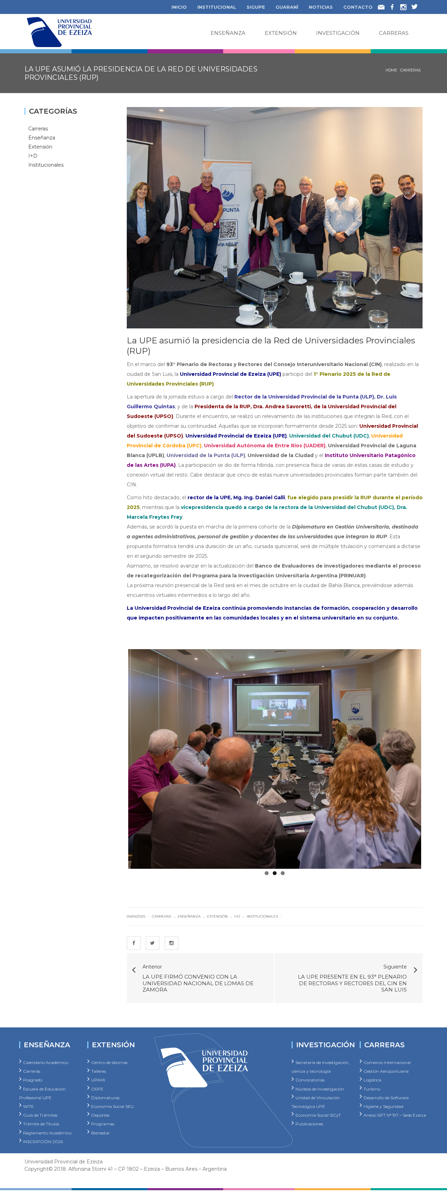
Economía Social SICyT (318, 1115)
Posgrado (32, 1079)
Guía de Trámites (40, 1115)
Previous (118, 758)
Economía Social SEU (112, 1106)
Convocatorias (309, 1079)
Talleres (98, 1071)
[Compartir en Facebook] (134, 943)
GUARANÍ (287, 7)
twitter (417, 5)
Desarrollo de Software (386, 1097)
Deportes (100, 1115)
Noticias (321, 7)
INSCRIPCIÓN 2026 (43, 1141)
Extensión (281, 33)
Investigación (338, 33)
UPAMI (98, 1079)
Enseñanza (228, 33)
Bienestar (100, 1132)
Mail (383, 6)
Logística (372, 1079)
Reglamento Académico (47, 1132)
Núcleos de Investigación (319, 1088)
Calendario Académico (45, 1062)
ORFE (97, 1088)
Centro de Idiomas (109, 1062)
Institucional (216, 7)
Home (391, 70)
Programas (102, 1123)
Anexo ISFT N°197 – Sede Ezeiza (395, 1115)
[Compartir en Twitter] (153, 943)
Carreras (394, 33)
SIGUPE (256, 7)
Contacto (358, 7)
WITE (28, 1106)
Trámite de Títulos (41, 1123)
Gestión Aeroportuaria (386, 1071)
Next (432, 758)
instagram (405, 5)
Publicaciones (309, 1123)
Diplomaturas (105, 1097)
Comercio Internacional (387, 1062)
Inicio (179, 7)
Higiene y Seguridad (383, 1106)
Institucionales (262, 916)
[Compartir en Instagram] (171, 943)
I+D (237, 916)
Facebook (396, 5)
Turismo (372, 1088)
